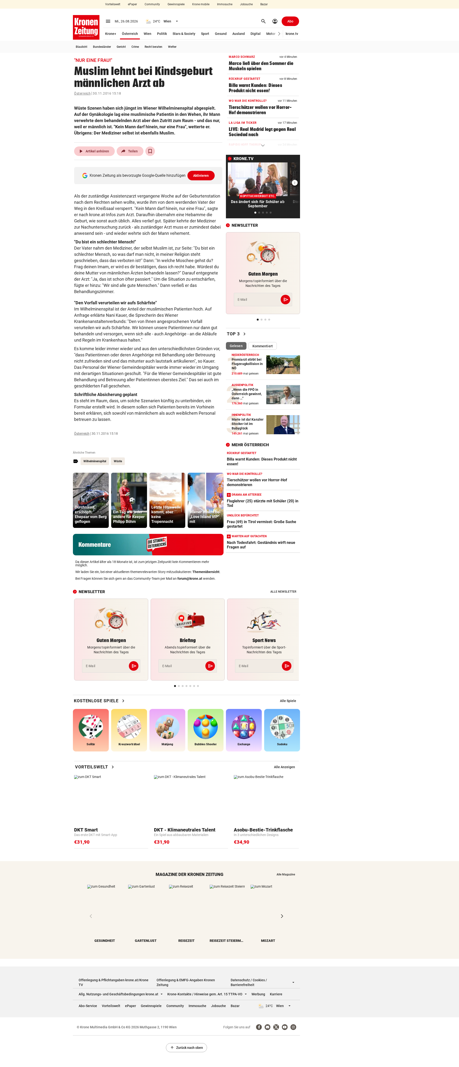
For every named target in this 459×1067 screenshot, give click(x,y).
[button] (279, 34)
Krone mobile (200, 4)
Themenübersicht (205, 572)
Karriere (276, 994)
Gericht (121, 46)
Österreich (130, 34)
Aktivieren (201, 175)
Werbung (258, 994)
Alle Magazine (286, 874)
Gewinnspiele (176, 4)
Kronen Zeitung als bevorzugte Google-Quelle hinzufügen (149, 175)
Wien (147, 34)
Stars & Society (184, 34)
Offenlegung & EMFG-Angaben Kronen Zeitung (186, 982)
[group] (91, 500)
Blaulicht (81, 46)
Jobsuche (246, 4)
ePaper (132, 4)
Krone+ (110, 34)
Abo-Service (88, 1006)
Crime (135, 46)
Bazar (264, 4)
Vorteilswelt (112, 4)
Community (152, 4)
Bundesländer (102, 46)
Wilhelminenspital (94, 461)
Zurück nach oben (186, 1047)
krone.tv (292, 34)
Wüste (118, 461)
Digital (256, 34)
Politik (162, 34)
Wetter (172, 46)
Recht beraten (153, 46)
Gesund (221, 34)
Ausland (238, 34)
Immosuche (224, 4)
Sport (205, 34)
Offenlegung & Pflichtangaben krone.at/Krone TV (113, 982)
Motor (270, 34)
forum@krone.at (189, 578)
